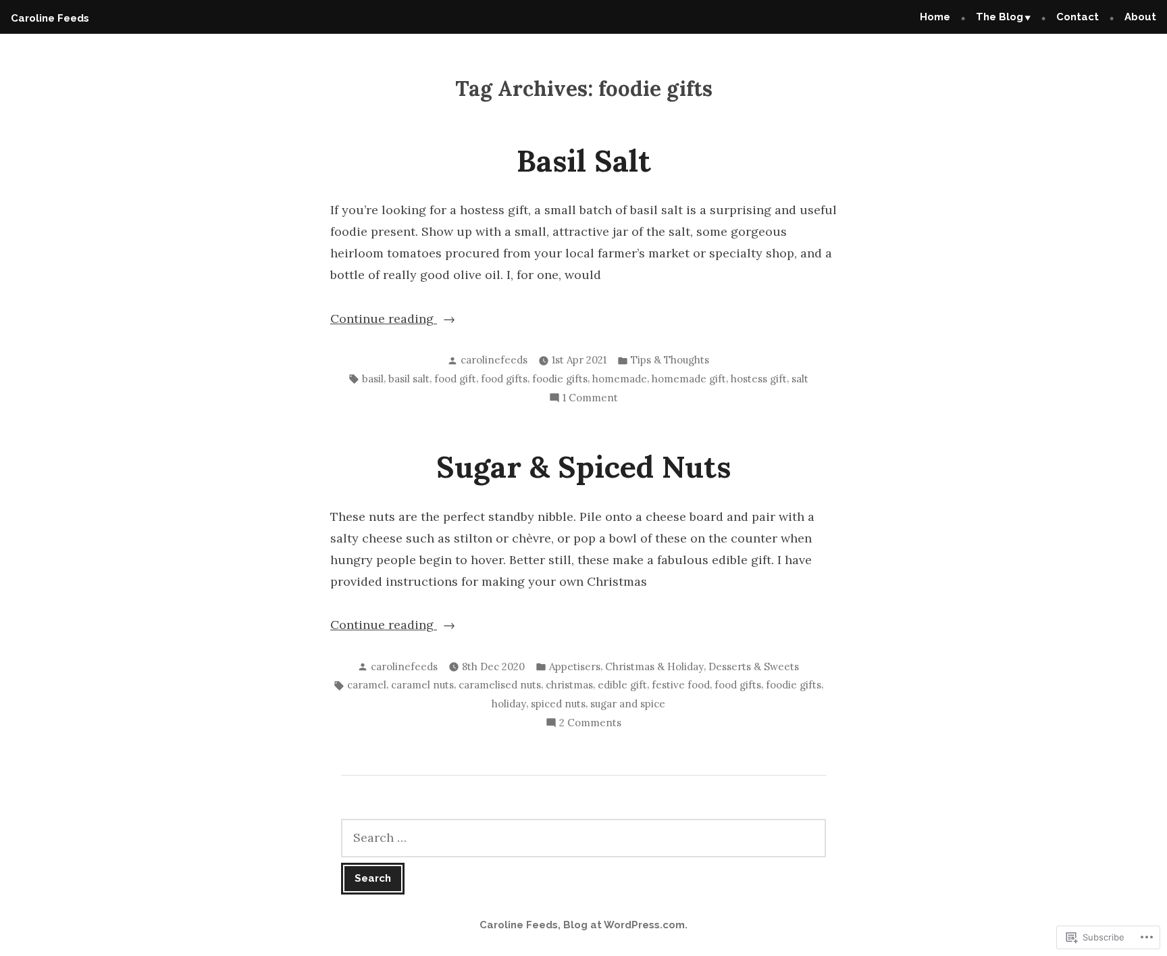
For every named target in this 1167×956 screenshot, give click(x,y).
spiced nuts (558, 703)
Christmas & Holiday (654, 666)
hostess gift (759, 378)
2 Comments (590, 723)
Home (935, 17)
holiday (509, 703)
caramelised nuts (500, 684)
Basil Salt (584, 160)
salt (800, 378)
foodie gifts (560, 378)
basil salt (409, 378)
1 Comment (590, 399)
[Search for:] (583, 838)
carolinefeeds (494, 359)
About (1140, 17)
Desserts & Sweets (753, 666)
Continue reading (383, 320)
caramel (366, 684)
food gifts (504, 378)
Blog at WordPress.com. (625, 925)
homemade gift (689, 378)
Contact (1077, 17)
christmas (569, 684)
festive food (681, 684)
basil (373, 378)
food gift (455, 378)
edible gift (622, 684)
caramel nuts (422, 684)
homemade (619, 378)
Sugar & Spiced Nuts (583, 466)
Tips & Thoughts (670, 359)
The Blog (999, 17)
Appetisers (574, 666)
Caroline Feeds (50, 18)
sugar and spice (627, 703)
